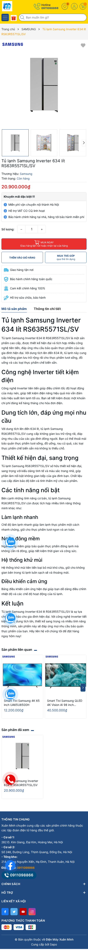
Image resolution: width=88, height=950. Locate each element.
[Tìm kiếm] (23, 17)
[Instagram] (32, 911)
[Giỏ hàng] (83, 6)
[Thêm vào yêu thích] (83, 45)
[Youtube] (23, 911)
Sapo (53, 944)
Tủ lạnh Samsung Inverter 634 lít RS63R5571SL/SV (21, 783)
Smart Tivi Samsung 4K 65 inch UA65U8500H (22, 702)
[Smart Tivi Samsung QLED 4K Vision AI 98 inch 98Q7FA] (65, 675)
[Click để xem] (44, 84)
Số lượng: (7, 229)
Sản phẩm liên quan (16, 649)
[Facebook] (5, 911)
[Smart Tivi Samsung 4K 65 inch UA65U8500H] (22, 675)
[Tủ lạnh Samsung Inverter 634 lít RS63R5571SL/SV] (22, 756)
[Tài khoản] (74, 6)
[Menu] (5, 17)
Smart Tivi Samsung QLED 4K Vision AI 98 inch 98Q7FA (64, 703)
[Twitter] (14, 911)
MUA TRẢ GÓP (66, 257)
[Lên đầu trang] (81, 913)
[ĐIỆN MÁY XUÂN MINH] (15, 6)
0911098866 (50, 8)
